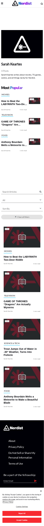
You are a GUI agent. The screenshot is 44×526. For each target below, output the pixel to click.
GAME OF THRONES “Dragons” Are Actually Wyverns (17, 304)
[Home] (13, 430)
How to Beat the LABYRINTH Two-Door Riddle (20, 258)
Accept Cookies (22, 520)
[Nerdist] (22, 4)
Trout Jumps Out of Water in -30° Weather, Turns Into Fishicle (20, 352)
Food (4, 135)
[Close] (41, 491)
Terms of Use (15, 463)
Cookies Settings (22, 507)
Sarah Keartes (5, 110)
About (11, 440)
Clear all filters (23, 217)
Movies (5, 94)
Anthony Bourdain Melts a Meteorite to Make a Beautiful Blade (21, 399)
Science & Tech (12, 343)
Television (7, 115)
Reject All (22, 513)
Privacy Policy (16, 446)
